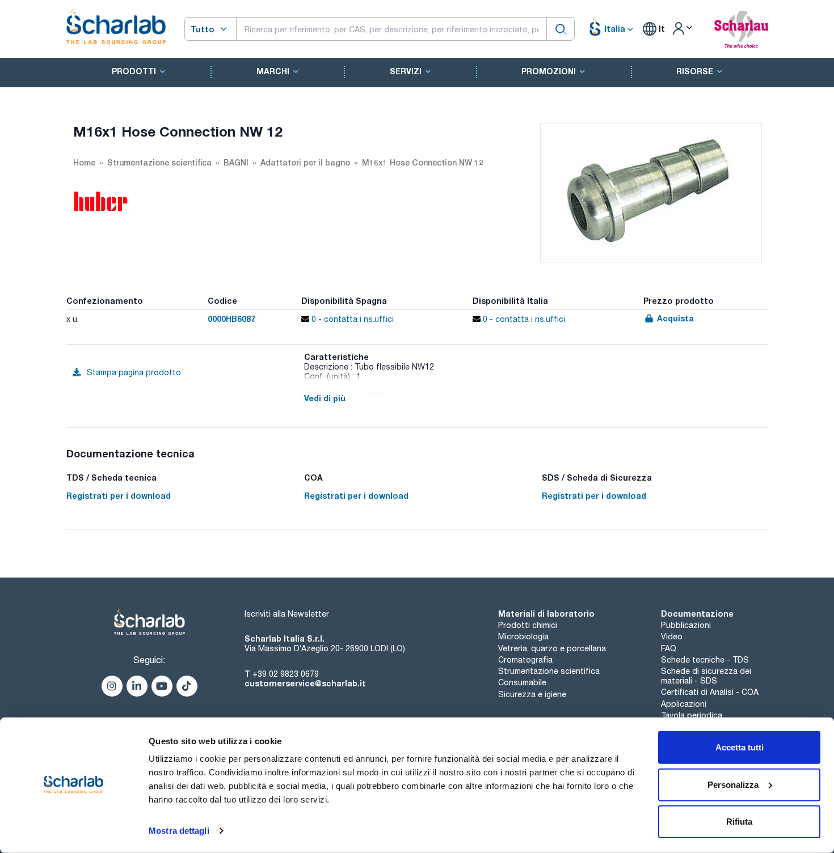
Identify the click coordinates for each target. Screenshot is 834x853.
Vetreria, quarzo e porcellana (552, 648)
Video (672, 636)
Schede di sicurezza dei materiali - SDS (706, 676)
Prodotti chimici (527, 625)
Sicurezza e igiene (532, 694)
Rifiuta (739, 821)
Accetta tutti (739, 747)
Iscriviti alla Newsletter (287, 613)
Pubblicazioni (686, 625)
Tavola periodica (691, 715)
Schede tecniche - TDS (705, 659)
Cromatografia (525, 659)
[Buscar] (560, 28)
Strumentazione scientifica (549, 671)
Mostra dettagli (179, 830)
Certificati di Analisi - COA (710, 692)
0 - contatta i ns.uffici (351, 319)
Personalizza (733, 784)
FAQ (668, 648)
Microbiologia (523, 636)
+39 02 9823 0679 (285, 673)
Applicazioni (683, 703)
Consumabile (522, 682)
